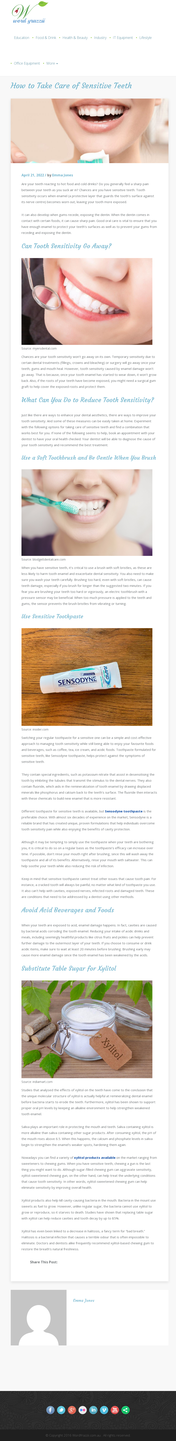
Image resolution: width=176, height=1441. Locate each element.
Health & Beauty (75, 37)
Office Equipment (27, 63)
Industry (100, 37)
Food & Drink (46, 37)
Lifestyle (145, 37)
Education (21, 37)
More (51, 63)
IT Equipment (123, 37)
